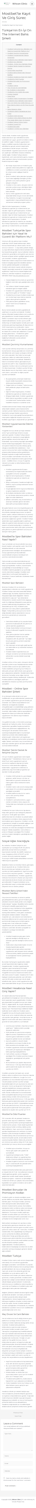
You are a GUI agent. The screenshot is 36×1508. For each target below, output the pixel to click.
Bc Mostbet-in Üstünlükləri (16, 90)
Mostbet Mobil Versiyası (15, 116)
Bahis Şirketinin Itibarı (14, 109)
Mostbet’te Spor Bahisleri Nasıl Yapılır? (19, 60)
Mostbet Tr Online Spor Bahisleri (18, 128)
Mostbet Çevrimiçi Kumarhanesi (17, 53)
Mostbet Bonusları (13, 126)
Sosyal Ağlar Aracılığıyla (14, 70)
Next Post (18, 1416)
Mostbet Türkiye (12, 85)
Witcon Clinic (19, 3)
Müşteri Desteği (12, 94)
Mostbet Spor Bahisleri (14, 62)
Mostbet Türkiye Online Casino (17, 122)
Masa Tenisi (11, 96)
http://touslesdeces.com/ (21, 275)
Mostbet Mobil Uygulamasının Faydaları (20, 98)
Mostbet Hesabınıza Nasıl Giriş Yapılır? (19, 77)
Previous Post (18, 1412)
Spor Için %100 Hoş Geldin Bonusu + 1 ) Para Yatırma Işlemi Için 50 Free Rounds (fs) (20, 105)
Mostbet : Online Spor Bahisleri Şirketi (19, 64)
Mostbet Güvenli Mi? (14, 124)
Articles (4, 22)
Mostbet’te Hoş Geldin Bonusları (18, 92)
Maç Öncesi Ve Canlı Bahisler (17, 87)
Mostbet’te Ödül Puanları (15, 79)
